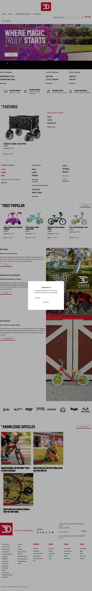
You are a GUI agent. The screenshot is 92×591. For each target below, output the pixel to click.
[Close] (61, 283)
